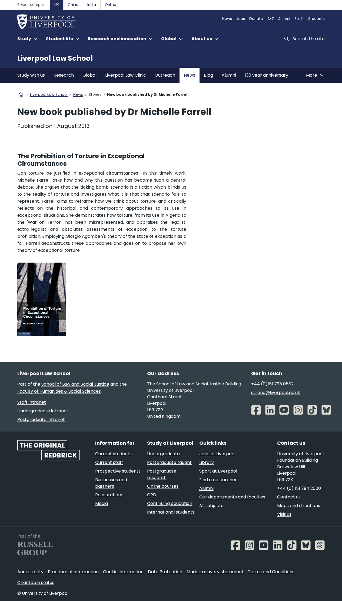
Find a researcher (218, 480)
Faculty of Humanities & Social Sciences (59, 391)
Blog (208, 75)
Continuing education (169, 503)
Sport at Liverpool (218, 471)
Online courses (162, 486)
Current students (113, 454)
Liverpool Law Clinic (125, 75)
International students (170, 512)
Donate (256, 18)
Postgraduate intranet (41, 419)
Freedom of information (73, 572)
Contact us (289, 497)
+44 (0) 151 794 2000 (299, 488)
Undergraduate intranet (42, 411)
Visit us (284, 514)
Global (89, 75)
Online (110, 4)
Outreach (165, 75)
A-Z (270, 18)
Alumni (284, 18)
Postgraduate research (161, 474)
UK (56, 4)
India (91, 4)
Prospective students (118, 471)
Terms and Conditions (271, 572)
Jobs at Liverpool (217, 454)
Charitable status (35, 582)
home (20, 94)
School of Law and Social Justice (75, 384)
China (73, 4)
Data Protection (165, 572)
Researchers (108, 495)
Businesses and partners (111, 483)
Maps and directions (298, 505)
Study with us (31, 75)
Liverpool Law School (55, 58)
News (227, 18)
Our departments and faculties (232, 497)
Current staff (109, 462)
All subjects (211, 505)
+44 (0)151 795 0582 (272, 384)
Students (316, 18)
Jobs (240, 18)
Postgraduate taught (169, 462)
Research (64, 75)
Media (101, 503)
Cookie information (123, 572)
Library (206, 462)
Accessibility (30, 572)
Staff (299, 18)
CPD (151, 495)
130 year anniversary (266, 75)
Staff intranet (31, 402)
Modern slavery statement (215, 572)
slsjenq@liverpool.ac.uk (275, 392)
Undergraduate (163, 454)
